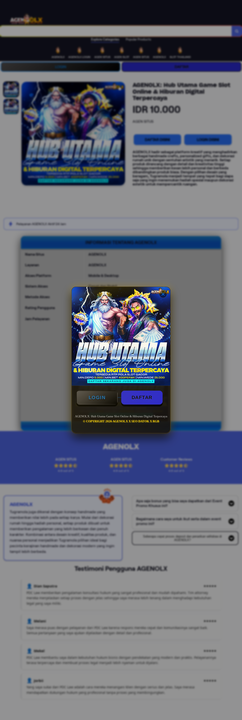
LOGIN (97, 397)
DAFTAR (142, 397)
